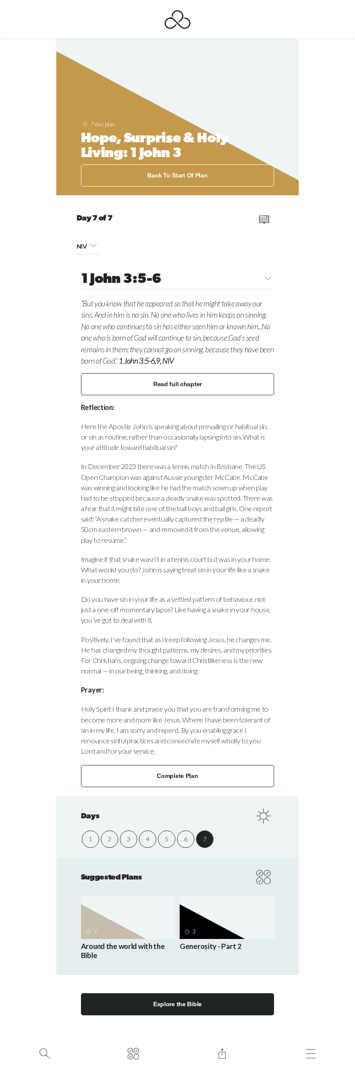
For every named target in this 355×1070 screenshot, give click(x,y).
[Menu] (311, 1053)
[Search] (44, 1053)
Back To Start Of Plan (177, 175)
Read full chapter (177, 384)
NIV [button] (82, 246)
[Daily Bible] (133, 1053)
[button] (93, 245)
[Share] (222, 1053)
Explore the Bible (177, 1004)
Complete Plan (177, 775)
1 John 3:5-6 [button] (121, 279)
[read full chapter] (263, 219)
